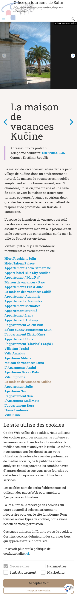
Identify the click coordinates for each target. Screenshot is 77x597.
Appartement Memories (22, 306)
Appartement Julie (18, 386)
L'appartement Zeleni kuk (23, 325)
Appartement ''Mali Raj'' (22, 277)
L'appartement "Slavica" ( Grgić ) (28, 344)
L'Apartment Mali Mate (21, 400)
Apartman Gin (15, 391)
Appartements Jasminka (23, 301)
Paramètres (57, 566)
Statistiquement (23, 572)
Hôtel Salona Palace (19, 263)
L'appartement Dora (19, 405)
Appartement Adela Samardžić (27, 268)
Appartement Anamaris (22, 296)
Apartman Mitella (17, 358)
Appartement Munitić (20, 311)
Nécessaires (20, 566)
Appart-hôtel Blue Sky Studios (27, 273)
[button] (73, 56)
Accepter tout (39, 583)
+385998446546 (53, 153)
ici (27, 553)
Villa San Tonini (16, 348)
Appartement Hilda (18, 339)
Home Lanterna (16, 410)
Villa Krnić (12, 415)
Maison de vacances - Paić (24, 282)
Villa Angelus (14, 353)
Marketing (56, 572)
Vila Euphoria (14, 377)
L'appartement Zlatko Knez (24, 334)
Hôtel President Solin (20, 258)
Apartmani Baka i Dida (21, 372)
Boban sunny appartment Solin (28, 329)
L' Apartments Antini (20, 367)
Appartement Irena (18, 315)
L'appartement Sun (18, 396)
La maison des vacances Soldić (27, 292)
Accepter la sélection (39, 590)
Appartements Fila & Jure (23, 287)
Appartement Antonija (21, 320)
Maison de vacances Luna (24, 363)
